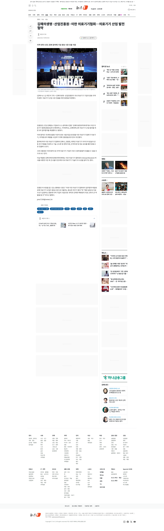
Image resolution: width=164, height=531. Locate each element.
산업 (124, 435)
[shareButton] (30, 26)
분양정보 (31, 476)
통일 (89, 440)
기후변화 (66, 453)
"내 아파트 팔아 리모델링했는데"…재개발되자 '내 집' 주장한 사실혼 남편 (118, 289)
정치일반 (31, 445)
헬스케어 (54, 476)
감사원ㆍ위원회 (33, 442)
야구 (89, 472)
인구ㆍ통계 (55, 445)
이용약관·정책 (88, 506)
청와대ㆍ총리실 (33, 438)
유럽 (65, 445)
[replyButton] (30, 31)
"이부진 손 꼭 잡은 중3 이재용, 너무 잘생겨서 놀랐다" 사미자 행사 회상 (118, 258)
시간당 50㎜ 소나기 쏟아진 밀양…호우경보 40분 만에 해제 (78, 224)
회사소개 (67, 506)
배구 (89, 480)
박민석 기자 (43, 34)
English (93, 9)
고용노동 (54, 447)
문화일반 (66, 480)
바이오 (54, 469)
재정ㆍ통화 (55, 440)
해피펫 (70, 9)
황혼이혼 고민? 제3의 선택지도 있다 (117, 401)
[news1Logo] (35, 515)
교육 (41, 442)
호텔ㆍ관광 (126, 457)
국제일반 (66, 461)
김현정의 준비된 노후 (114, 388)
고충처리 (97, 506)
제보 (134, 5)
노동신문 (99, 9)
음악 (77, 478)
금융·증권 (114, 435)
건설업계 (31, 480)
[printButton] (30, 40)
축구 (89, 476)
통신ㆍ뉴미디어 (44, 474)
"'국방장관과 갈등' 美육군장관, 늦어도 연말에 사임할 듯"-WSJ (32, 1)
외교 (89, 435)
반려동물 (66, 493)
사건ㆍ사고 (43, 438)
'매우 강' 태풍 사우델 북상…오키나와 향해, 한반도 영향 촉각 (113, 72)
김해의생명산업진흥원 (57, 209)
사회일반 (42, 457)
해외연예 (78, 480)
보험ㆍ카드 (114, 445)
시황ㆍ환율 (114, 449)
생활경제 (125, 451)
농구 (89, 482)
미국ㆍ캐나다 (67, 440)
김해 (85, 209)
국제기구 (66, 455)
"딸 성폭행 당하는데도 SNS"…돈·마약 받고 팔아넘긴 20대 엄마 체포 (118, 281)
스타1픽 (125, 476)
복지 (41, 445)
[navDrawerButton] (29, 5)
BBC (112, 472)
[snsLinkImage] (124, 522)
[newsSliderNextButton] (126, 66)
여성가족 (42, 455)
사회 (41, 435)
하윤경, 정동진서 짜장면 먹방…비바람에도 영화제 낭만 (65, 1)
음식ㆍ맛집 (67, 497)
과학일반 (42, 484)
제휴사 (113, 469)
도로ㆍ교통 (67, 491)
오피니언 (105, 384)
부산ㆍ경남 (78, 459)
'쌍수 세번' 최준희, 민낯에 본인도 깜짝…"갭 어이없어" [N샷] (113, 95)
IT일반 (42, 478)
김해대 (79, 209)
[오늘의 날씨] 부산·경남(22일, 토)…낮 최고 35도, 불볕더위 (48, 224)
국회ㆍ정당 (31, 440)
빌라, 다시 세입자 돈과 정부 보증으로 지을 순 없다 (117, 420)
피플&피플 (66, 457)
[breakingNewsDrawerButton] (32, 5)
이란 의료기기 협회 (43, 209)
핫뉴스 (104, 253)
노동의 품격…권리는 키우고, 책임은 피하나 (117, 411)
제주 (77, 463)
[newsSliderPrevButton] (121, 66)
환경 (41, 449)
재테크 (113, 451)
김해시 (90, 209)
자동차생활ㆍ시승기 (69, 495)
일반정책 (31, 474)
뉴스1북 (125, 482)
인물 (41, 453)
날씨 (41, 451)
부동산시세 (31, 478)
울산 (77, 461)
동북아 (65, 438)
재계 (124, 440)
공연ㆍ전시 (67, 472)
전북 (77, 453)
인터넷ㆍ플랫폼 (44, 472)
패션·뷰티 (125, 453)
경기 (77, 442)
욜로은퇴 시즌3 (113, 398)
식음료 (124, 455)
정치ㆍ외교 (102, 438)
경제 (53, 435)
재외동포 (90, 442)
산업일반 (125, 438)
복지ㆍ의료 (55, 472)
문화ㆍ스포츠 (102, 447)
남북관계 (101, 449)
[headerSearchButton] (35, 5)
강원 (77, 447)
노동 (41, 447)
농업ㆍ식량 (55, 449)
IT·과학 (42, 469)
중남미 (65, 449)
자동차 (124, 445)
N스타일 (78, 484)
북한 (100, 435)
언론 (65, 482)
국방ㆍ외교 (90, 438)
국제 (65, 435)
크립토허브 (64, 9)
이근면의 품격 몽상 (114, 407)
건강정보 (66, 484)
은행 (112, 442)
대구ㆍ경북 (78, 457)
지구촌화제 (67, 459)
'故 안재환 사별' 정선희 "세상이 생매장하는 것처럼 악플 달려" (119, 266)
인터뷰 (77, 482)
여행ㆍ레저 (67, 487)
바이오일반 (55, 478)
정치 (30, 435)
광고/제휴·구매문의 (77, 506)
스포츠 (104, 180)
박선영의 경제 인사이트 (115, 417)
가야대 (73, 209)
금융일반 (113, 438)
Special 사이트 (127, 469)
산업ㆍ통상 (55, 442)
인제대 (67, 209)
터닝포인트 (126, 480)
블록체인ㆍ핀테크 (115, 453)
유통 (124, 449)
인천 (77, 445)
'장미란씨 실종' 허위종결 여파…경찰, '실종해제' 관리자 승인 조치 (113, 87)
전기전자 (125, 442)
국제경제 (66, 451)
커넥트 (130, 5)
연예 (103, 159)
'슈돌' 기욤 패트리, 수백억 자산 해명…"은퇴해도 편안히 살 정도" (113, 80)
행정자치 (78, 438)
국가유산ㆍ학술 (68, 478)
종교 (65, 476)
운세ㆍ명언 (67, 489)
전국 (38, 19)
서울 (77, 440)
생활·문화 (67, 469)
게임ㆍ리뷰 (43, 482)
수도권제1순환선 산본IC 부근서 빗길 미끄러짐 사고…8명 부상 (99, 1)
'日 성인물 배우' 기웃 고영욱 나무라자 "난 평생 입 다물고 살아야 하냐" (119, 273)
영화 (77, 476)
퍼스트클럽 (126, 484)
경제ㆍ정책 (55, 438)
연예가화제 (78, 472)
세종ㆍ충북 (78, 449)
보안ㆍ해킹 (43, 480)
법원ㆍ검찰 (43, 440)
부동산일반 (31, 472)
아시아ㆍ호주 (67, 442)
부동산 (31, 469)
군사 (100, 440)
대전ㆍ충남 (78, 451)
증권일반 (113, 447)
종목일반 (90, 487)
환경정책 (54, 451)
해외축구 (90, 478)
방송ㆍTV (78, 474)
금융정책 (113, 440)
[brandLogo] (82, 7)
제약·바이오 (55, 474)
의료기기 (40, 212)
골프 (89, 484)
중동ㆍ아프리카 (68, 447)
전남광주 (78, 455)
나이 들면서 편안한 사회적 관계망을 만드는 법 (117, 392)
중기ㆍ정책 (126, 447)
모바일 (42, 476)
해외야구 (90, 474)
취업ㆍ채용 (126, 459)
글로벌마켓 (114, 474)
